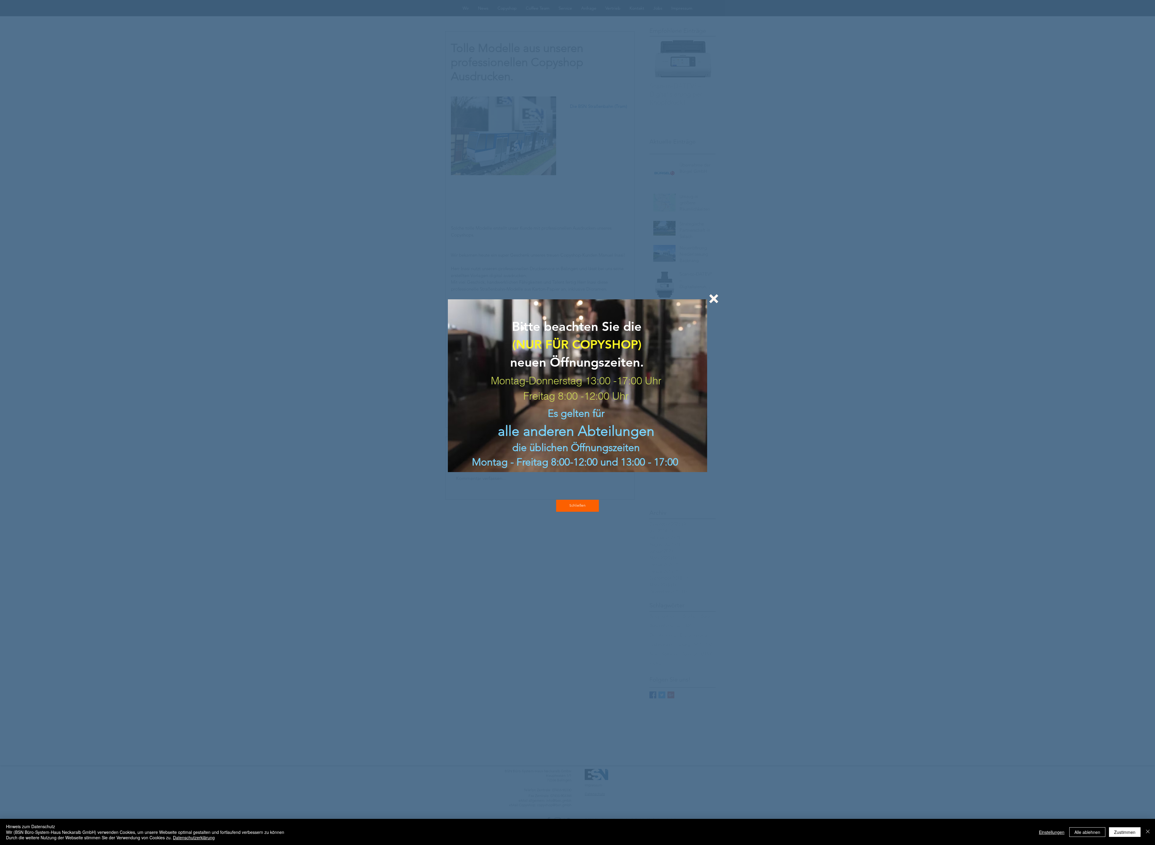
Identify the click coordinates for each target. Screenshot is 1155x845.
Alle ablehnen (1087, 832)
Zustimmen (1124, 832)
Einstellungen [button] (1051, 832)
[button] (713, 298)
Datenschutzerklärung (194, 837)
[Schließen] (1147, 832)
